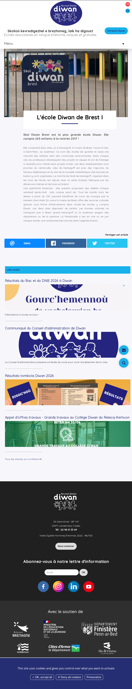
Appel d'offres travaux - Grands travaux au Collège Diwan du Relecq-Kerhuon (67, 417)
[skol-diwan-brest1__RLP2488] (66, 65)
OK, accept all (43, 677)
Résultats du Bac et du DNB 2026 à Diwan (38, 280)
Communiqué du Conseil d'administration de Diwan (45, 328)
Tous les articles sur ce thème (22, 459)
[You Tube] (88, 586)
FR (128, 4)
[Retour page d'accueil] (66, 13)
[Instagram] (58, 586)
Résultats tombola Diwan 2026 (29, 376)
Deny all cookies (70, 677)
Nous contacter (66, 546)
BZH (127, 11)
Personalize (94, 677)
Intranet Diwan (116, 30)
